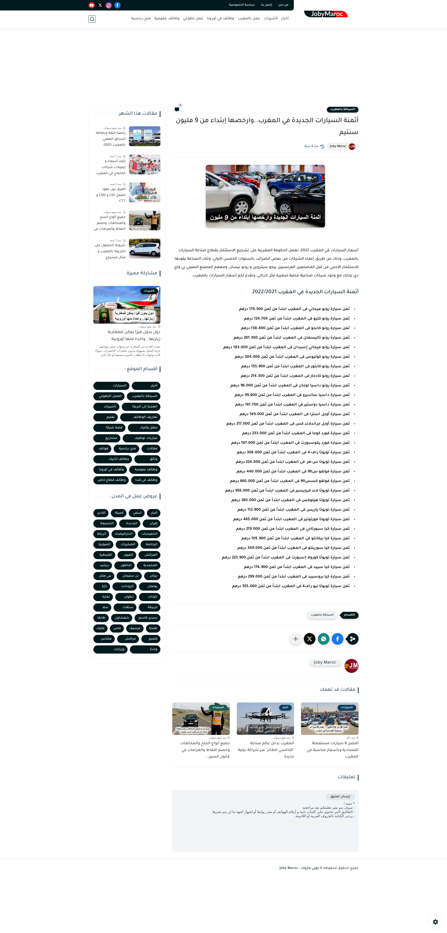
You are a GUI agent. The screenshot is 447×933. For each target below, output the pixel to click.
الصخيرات (128, 544)
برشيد (104, 565)
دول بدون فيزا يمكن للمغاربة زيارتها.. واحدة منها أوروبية (134, 336)
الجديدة (131, 523)
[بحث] (91, 19)
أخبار (285, 19)
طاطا (101, 618)
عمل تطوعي (193, 19)
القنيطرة (105, 555)
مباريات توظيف (146, 438)
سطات (127, 607)
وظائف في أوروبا (220, 19)
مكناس (106, 639)
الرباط (101, 534)
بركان (153, 576)
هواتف (103, 449)
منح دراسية (141, 19)
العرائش (151, 555)
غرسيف (135, 628)
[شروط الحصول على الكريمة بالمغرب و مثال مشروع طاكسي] (144, 248)
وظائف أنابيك (119, 459)
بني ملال (105, 576)
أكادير (101, 513)
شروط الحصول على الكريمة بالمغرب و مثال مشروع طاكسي (110, 252)
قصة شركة (114, 428)
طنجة (153, 628)
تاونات (152, 597)
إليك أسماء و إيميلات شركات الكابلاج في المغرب (110, 167)
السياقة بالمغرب (342, 109)
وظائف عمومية (166, 19)
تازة (104, 586)
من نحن (283, 5)
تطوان (129, 597)
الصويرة (104, 544)
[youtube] (91, 5)
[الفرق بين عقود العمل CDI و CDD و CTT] (144, 192)
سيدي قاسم (148, 618)
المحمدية (150, 565)
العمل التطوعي (110, 396)
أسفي (137, 513)
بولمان (152, 586)
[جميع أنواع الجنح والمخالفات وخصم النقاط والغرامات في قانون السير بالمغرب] (144, 220)
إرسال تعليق (340, 797)
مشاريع (111, 438)
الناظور (126, 565)
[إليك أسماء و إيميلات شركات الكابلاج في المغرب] (144, 164)
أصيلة (119, 513)
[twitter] (100, 5)
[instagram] (109, 5)
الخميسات (149, 534)
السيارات (119, 386)
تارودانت (127, 586)
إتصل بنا (266, 5)
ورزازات (119, 649)
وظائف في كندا (146, 480)
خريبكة (152, 607)
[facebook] (117, 5)
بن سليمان (130, 576)
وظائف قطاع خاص (112, 480)
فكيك (100, 628)
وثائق (153, 459)
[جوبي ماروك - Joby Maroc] (327, 13)
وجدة (153, 649)
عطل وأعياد (148, 428)
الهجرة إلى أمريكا (144, 407)
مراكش (130, 639)
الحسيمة (107, 523)
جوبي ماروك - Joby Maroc (299, 868)
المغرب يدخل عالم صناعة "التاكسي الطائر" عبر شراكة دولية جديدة (266, 750)
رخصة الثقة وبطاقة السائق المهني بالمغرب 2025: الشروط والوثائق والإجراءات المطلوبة (110, 140)
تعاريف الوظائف (145, 417)
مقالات (152, 449)
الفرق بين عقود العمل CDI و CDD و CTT (110, 195)
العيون (128, 555)
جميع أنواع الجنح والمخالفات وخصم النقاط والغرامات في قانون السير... (205, 750)
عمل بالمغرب (249, 19)
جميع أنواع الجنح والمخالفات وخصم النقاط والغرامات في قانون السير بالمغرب (109, 224)
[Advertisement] (223, 70)
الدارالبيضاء (123, 534)
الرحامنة (151, 544)
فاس (117, 628)
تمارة (106, 597)
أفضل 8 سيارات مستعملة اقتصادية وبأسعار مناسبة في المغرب (333, 750)
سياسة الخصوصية (242, 5)
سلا (105, 607)
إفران (153, 523)
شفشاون (122, 618)
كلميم (153, 639)
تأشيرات (271, 19)
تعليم (111, 417)
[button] (337, 639)
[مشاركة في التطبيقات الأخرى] (295, 639)
